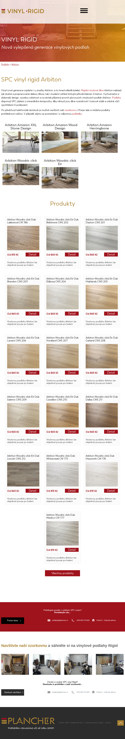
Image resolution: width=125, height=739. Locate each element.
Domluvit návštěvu (12, 692)
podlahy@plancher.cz (60, 620)
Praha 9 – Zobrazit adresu (106, 620)
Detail (32, 254)
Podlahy (5, 64)
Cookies (108, 722)
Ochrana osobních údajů (94, 722)
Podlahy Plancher (76, 722)
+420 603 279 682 (83, 620)
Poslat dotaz (12, 621)
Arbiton (15, 64)
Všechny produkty (63, 573)
